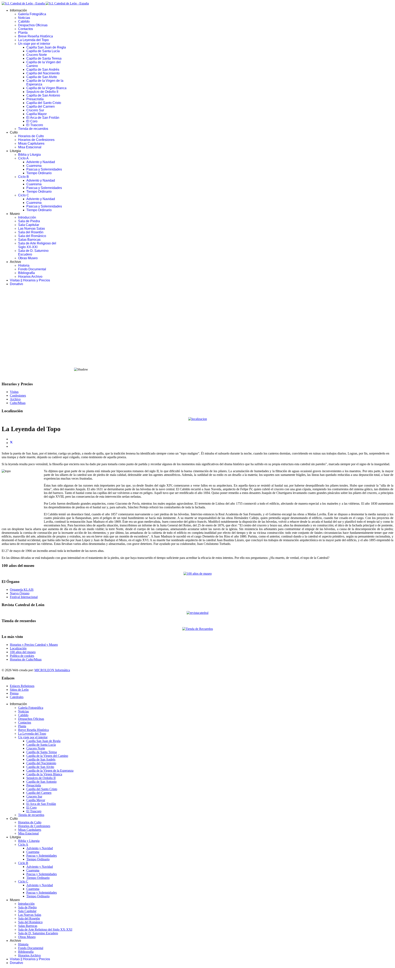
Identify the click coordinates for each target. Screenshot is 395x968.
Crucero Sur (35, 110)
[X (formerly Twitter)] (11, 442)
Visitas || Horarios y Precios (30, 280)
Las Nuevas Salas (31, 228)
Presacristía (35, 99)
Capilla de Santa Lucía (43, 51)
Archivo (15, 399)
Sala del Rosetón (30, 232)
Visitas (14, 392)
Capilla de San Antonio (43, 95)
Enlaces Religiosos (22, 686)
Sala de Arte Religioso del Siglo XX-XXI (37, 245)
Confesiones (18, 395)
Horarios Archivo (30, 276)
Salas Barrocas (29, 239)
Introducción (27, 217)
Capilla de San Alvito (41, 77)
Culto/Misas (18, 403)
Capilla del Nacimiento (43, 73)
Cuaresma (34, 165)
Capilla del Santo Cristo (43, 103)
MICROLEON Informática (52, 670)
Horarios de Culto (31, 136)
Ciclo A (23, 158)
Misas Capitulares (31, 143)
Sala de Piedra (29, 221)
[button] (197, 354)
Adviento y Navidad (40, 162)
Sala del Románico (32, 236)
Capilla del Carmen (40, 106)
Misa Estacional (29, 147)
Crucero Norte (36, 54)
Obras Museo (28, 258)
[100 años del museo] (198, 573)
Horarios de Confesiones (36, 140)
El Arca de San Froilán (42, 117)
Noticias (24, 18)
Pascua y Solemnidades (44, 169)
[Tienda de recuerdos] (197, 613)
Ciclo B (23, 176)
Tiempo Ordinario (39, 173)
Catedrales (16, 697)
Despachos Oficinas (33, 25)
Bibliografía (26, 273)
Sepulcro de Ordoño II (42, 91)
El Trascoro (34, 125)
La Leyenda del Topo (33, 40)
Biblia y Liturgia (29, 154)
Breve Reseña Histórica (35, 36)
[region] (197, 333)
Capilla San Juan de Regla (46, 47)
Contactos (25, 29)
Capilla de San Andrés (42, 69)
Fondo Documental (32, 269)
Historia (23, 265)
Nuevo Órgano (19, 593)
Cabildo (24, 21)
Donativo (16, 284)
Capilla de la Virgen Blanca (46, 88)
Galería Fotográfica (32, 14)
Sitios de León (19, 689)
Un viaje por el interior (34, 43)
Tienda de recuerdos (33, 128)
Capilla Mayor (36, 114)
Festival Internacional (24, 597)
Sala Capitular (28, 225)
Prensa (14, 693)
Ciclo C (23, 195)
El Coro (31, 121)
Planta (23, 32)
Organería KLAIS (22, 589)
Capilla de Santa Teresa (44, 58)
